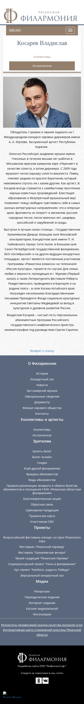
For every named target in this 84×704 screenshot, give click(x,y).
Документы (42, 402)
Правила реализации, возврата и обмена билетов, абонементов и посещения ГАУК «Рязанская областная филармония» (42, 489)
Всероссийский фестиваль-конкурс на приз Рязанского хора (42, 539)
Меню (15, 30)
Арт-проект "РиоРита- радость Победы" (42, 570)
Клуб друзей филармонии (42, 468)
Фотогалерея (42, 614)
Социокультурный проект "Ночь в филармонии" (42, 564)
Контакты (42, 414)
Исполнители (42, 66)
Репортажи (42, 591)
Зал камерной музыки (42, 391)
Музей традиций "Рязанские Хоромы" (42, 558)
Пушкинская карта (42, 516)
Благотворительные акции (42, 499)
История (42, 373)
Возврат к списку (42, 351)
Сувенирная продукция (42, 510)
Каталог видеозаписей (42, 609)
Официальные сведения (42, 396)
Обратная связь (42, 504)
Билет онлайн (42, 457)
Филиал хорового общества (42, 408)
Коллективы (42, 57)
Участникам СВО (42, 522)
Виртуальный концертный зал (42, 575)
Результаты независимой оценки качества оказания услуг (42, 625)
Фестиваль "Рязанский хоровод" (42, 547)
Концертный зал (42, 379)
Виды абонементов (42, 480)
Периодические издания (42, 597)
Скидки (42, 463)
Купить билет (42, 451)
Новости (42, 385)
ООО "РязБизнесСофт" (53, 666)
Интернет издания (42, 603)
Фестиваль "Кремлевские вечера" (42, 552)
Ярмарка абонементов (42, 474)
